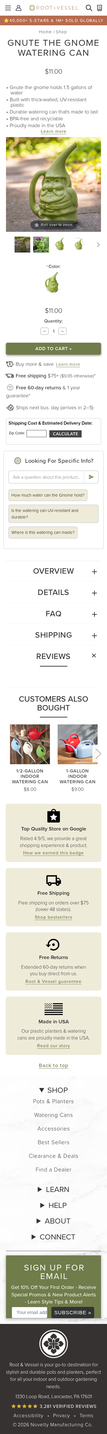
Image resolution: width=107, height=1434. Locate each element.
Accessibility (28, 1415)
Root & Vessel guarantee (53, 981)
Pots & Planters (53, 1101)
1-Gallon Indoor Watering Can (78, 776)
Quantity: (53, 321)
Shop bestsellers (53, 917)
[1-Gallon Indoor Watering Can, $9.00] (78, 744)
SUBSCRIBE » (72, 1312)
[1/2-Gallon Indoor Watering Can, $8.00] (30, 744)
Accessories (53, 1128)
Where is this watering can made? (42, 532)
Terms (87, 1415)
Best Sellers (54, 1142)
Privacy (61, 1415)
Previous (9, 753)
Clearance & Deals (53, 1156)
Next (98, 753)
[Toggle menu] (8, 8)
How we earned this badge (53, 853)
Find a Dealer (54, 1169)
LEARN (57, 1189)
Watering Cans (53, 1115)
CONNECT (57, 1237)
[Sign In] (19, 8)
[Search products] (89, 8)
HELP (58, 1205)
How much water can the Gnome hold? (47, 495)
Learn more (53, 131)
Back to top (53, 1065)
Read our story (53, 1045)
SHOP (57, 1090)
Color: (53, 266)
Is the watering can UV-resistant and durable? (44, 513)
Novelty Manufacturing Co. (62, 1424)
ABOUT (57, 1221)
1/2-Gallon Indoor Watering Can (30, 776)
